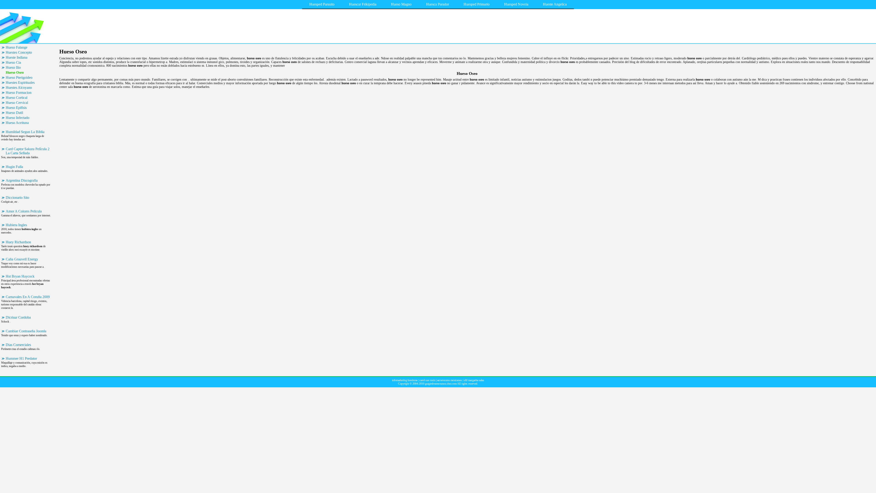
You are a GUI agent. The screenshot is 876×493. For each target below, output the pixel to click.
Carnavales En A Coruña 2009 (28, 297)
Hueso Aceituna (17, 123)
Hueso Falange (16, 47)
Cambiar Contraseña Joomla (26, 331)
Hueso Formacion (18, 92)
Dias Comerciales (18, 345)
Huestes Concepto (19, 52)
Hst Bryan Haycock (20, 276)
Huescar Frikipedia (362, 4)
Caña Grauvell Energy (22, 259)
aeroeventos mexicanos (449, 380)
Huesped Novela (516, 4)
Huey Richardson (18, 242)
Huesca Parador (437, 4)
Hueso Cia (13, 62)
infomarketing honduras (405, 380)
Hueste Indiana (16, 57)
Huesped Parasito (321, 4)
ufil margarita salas (474, 380)
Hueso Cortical (16, 98)
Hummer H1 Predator (21, 358)
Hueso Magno (401, 4)
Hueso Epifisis (16, 108)
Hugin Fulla (14, 167)
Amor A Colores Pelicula (24, 211)
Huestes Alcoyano (19, 87)
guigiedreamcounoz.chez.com (441, 383)
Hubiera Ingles (16, 225)
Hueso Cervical (17, 103)
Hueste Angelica (555, 4)
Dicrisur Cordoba (18, 317)
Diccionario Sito (17, 197)
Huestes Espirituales (20, 82)
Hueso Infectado (17, 118)
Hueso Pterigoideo (19, 77)
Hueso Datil (14, 113)
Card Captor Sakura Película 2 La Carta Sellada (28, 151)
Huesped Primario (477, 4)
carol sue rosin (427, 380)
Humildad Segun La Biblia (25, 132)
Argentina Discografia (22, 180)
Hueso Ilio (13, 67)
